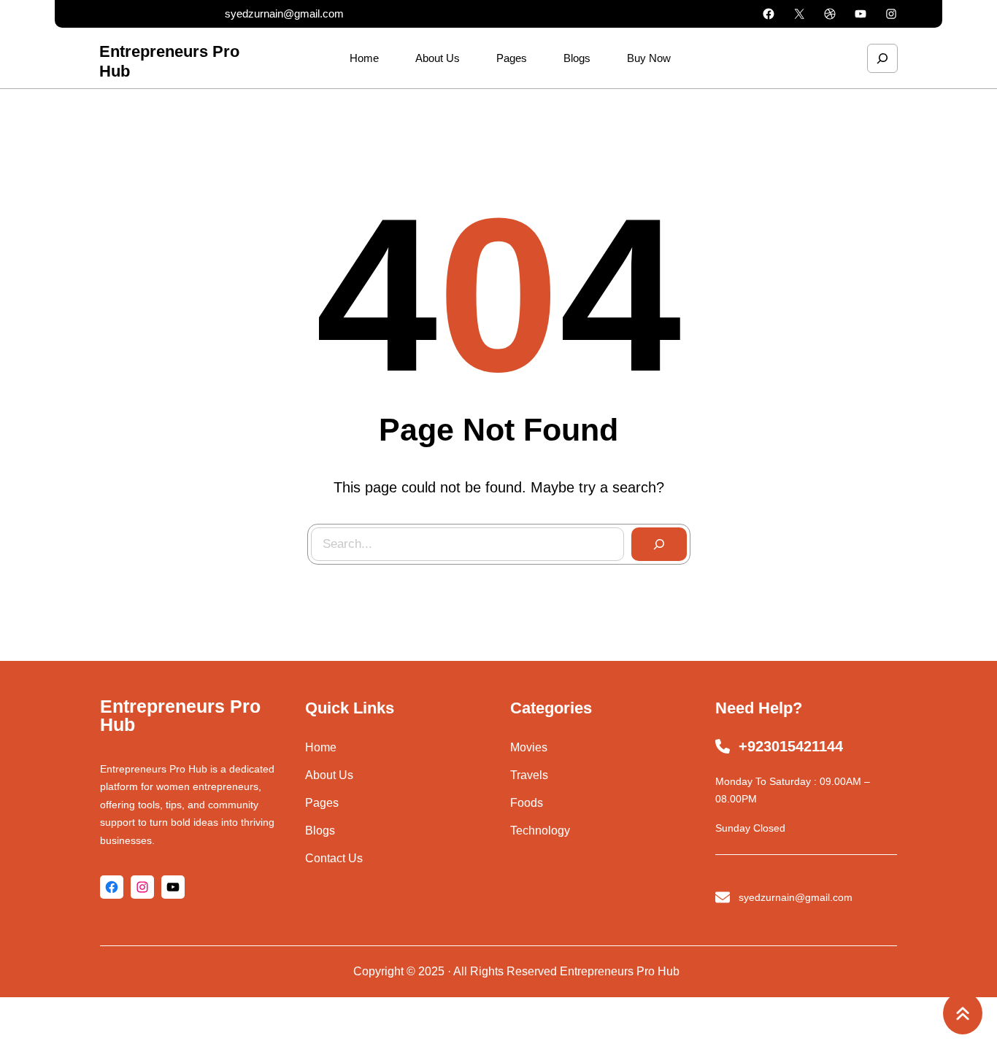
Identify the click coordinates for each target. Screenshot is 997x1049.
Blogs (320, 830)
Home (320, 747)
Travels (529, 775)
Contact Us (334, 858)
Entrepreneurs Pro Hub (180, 715)
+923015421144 (791, 746)
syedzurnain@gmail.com (284, 13)
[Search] (659, 544)
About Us (329, 775)
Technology (540, 830)
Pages (322, 803)
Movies (528, 747)
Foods (526, 803)
